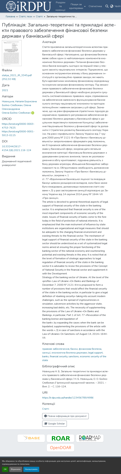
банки (74, 349)
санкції (46, 352)
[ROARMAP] (90, 438)
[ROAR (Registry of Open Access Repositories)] (60, 438)
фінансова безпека (90, 349)
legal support (95, 352)
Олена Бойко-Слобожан (16, 113)
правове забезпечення (55, 349)
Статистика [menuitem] (95, 6)
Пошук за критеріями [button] (76, 6)
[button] (29, 6)
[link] (20, 77)
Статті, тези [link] (25, 16)
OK (5, 469)
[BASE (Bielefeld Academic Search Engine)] (31, 438)
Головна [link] (10, 16)
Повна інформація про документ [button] (67, 416)
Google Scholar (56, 423)
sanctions (74, 356)
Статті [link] (39, 16)
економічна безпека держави (69, 352)
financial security (58, 356)
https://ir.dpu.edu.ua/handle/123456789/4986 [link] (68, 397)
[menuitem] (77, 6)
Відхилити (15, 469)
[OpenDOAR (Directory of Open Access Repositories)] (60, 448)
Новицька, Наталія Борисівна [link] (19, 101)
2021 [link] (5, 90)
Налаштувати (31, 469)
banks (45, 356)
